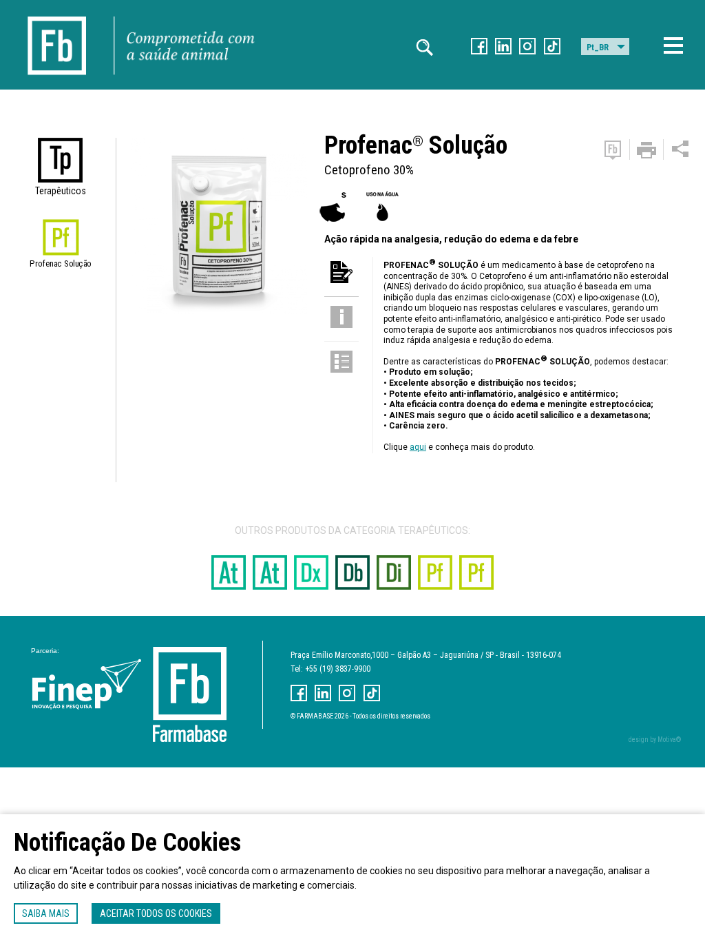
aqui (418, 447)
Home (57, 13)
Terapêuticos (60, 190)
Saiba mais (46, 913)
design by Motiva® (655, 739)
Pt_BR (598, 47)
